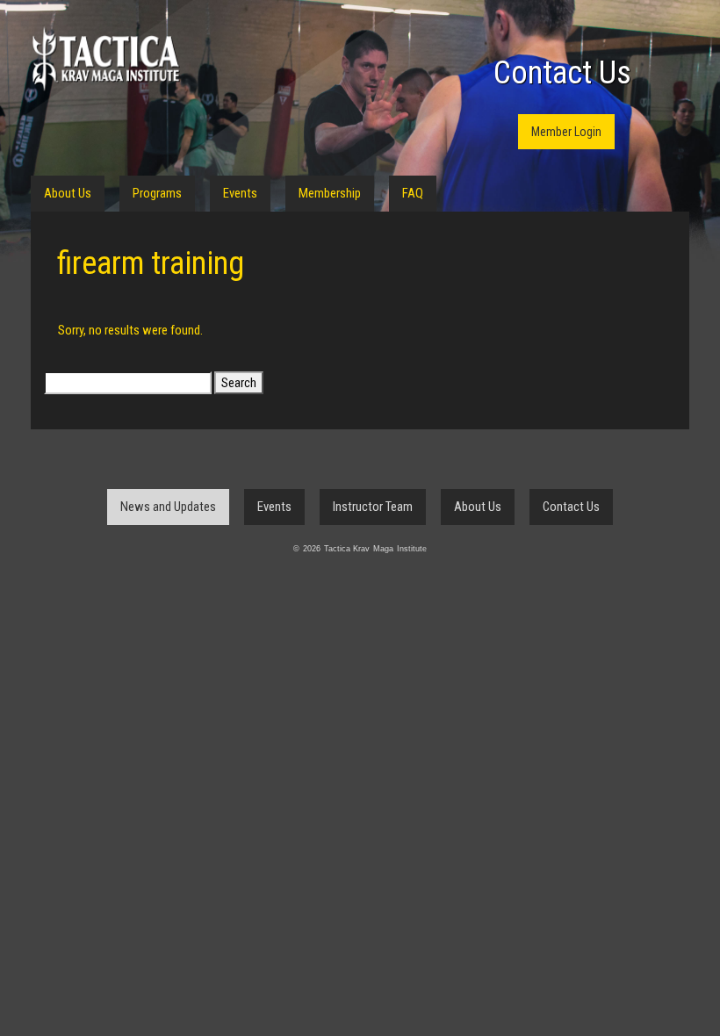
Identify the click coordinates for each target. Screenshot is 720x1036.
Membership (330, 193)
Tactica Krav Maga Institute (105, 59)
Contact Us (562, 72)
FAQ (412, 193)
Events (240, 193)
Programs (157, 193)
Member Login (566, 132)
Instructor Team (373, 506)
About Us (67, 193)
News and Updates (168, 506)
